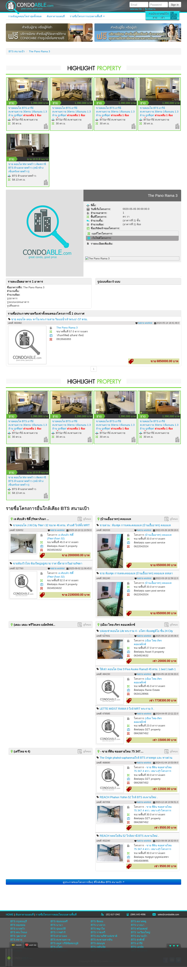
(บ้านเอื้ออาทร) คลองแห (158, 534)
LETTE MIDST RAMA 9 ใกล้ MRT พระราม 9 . (127, 708)
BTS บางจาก (98, 924)
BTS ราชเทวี (98, 932)
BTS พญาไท (98, 928)
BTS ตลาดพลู (138, 921)
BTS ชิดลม (97, 921)
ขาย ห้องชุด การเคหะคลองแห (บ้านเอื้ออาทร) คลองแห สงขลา (136, 573)
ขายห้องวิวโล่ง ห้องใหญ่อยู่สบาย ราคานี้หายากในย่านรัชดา (47, 563)
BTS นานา (57, 924)
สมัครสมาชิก (136, 9)
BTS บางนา (137, 924)
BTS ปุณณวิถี (58, 928)
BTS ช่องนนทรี (59, 921)
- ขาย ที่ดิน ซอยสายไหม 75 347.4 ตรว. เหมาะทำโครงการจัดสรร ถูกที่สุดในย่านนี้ (153, 771)
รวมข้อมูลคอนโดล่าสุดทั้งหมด (25, 16)
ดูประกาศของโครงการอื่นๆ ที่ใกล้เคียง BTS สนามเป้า (93, 882)
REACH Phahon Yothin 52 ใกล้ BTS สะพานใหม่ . (129, 797)
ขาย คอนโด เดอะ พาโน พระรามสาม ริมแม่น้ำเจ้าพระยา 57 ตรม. (49, 319)
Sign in (175, 4)
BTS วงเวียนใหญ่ (140, 932)
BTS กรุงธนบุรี (18, 921)
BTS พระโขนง (18, 932)
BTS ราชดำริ (58, 932)
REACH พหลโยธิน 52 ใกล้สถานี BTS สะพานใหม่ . (129, 835)
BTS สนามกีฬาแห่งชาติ (104, 935)
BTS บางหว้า (17, 928)
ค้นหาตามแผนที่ (56, 16)
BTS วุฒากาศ (18, 935)
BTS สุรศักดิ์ (137, 939)
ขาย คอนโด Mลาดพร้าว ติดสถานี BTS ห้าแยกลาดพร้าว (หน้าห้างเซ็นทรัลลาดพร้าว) (27, 168)
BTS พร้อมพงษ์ (139, 928)
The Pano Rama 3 (39, 51)
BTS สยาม (16, 939)
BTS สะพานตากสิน (101, 939)
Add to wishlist (145, 323)
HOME (10, 914)
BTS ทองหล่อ (17, 924)
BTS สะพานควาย (60, 939)
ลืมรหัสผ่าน (150, 9)
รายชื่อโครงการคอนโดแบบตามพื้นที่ (56, 914)
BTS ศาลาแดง (59, 935)
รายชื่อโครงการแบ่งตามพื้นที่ (86, 16)
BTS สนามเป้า (17, 51)
